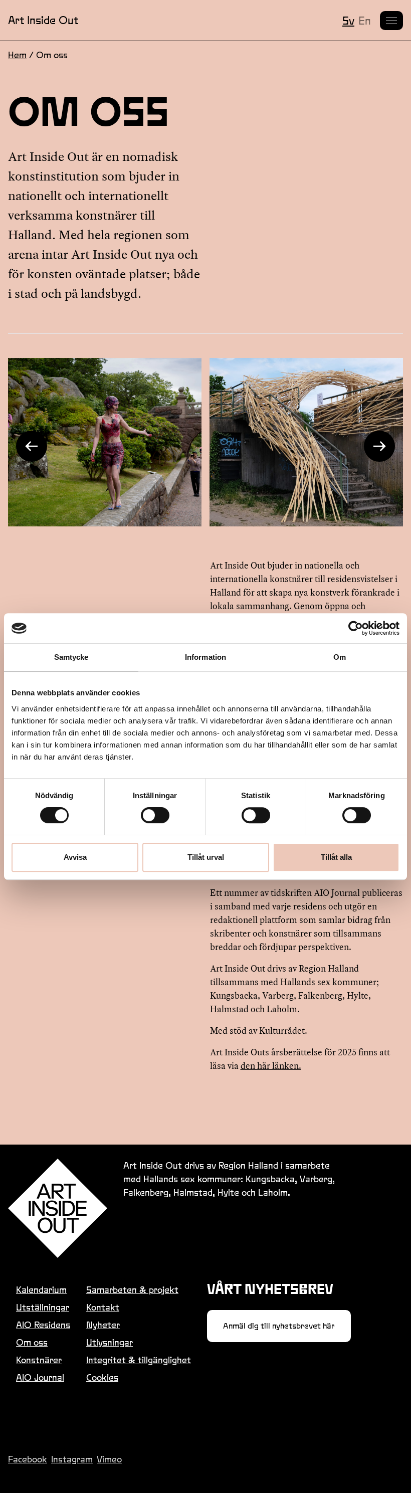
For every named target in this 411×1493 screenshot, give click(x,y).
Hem (17, 55)
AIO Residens (43, 1325)
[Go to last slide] (31, 446)
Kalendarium (41, 1289)
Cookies (102, 1377)
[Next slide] (379, 446)
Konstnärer (39, 1360)
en (364, 20)
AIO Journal (40, 1377)
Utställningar (42, 1307)
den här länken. (271, 1065)
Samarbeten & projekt (132, 1289)
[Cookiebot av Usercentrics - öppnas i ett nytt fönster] (355, 628)
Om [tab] (339, 657)
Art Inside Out (43, 20)
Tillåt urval (205, 857)
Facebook (27, 1459)
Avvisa (75, 857)
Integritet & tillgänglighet (138, 1360)
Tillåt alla (336, 857)
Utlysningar (109, 1342)
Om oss (32, 1342)
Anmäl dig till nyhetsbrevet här (279, 1326)
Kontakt (102, 1307)
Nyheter (103, 1325)
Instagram (72, 1459)
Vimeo (109, 1459)
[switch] (155, 815)
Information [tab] (205, 657)
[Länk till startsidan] (57, 1208)
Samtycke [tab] (71, 657)
